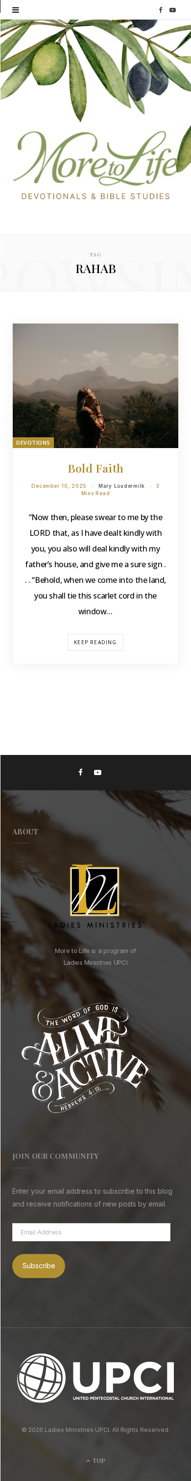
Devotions (33, 442)
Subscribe (39, 1265)
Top (98, 1460)
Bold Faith (95, 468)
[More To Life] (95, 166)
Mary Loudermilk (121, 486)
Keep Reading (95, 642)
